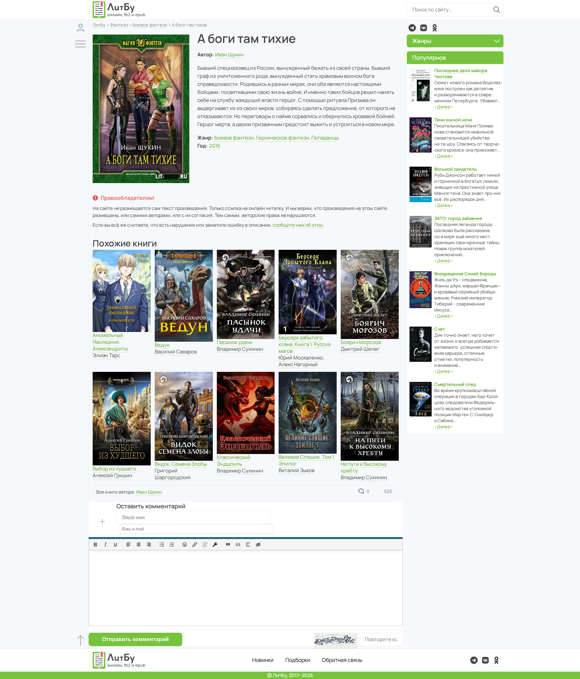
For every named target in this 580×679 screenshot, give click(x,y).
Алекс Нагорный (298, 364)
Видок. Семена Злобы (181, 463)
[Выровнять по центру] (139, 544)
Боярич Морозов (361, 342)
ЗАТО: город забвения (458, 218)
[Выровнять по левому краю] (129, 544)
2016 (214, 145)
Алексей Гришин (112, 475)
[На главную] (119, 9)
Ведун (162, 344)
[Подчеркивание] (115, 544)
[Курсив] (105, 544)
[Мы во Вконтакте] (423, 27)
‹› (443, 107)
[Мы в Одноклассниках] (434, 27)
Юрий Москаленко (301, 357)
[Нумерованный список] (172, 544)
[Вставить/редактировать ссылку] (195, 544)
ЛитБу (99, 25)
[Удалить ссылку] (205, 544)
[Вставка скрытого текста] (258, 544)
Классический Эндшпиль (233, 460)
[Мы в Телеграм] (412, 27)
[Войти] (80, 27)
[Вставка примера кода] (238, 544)
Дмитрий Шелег (360, 348)
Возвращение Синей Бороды (465, 274)
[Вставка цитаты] (228, 544)
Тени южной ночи (453, 120)
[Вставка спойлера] (248, 544)
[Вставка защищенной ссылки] (215, 544)
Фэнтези (119, 25)
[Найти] (496, 9)
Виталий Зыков (297, 470)
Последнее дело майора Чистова (460, 73)
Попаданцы (325, 137)
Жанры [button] (421, 41)
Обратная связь (342, 660)
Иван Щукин (229, 54)
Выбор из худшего (114, 468)
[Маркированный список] (162, 544)
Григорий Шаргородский (173, 474)
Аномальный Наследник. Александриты (110, 342)
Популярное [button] (429, 57)
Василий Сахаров (176, 351)
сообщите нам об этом (298, 225)
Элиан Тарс (106, 355)
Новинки (263, 660)
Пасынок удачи (234, 342)
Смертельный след (455, 384)
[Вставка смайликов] (185, 544)
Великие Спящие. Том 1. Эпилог (307, 460)
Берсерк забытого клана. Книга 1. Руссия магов (305, 344)
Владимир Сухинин (240, 348)
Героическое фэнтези (282, 137)
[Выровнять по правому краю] (149, 544)
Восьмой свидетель (455, 169)
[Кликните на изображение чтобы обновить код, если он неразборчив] (335, 640)
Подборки (297, 660)
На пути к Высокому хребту (364, 467)
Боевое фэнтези (150, 25)
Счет (439, 329)
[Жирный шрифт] (95, 544)
